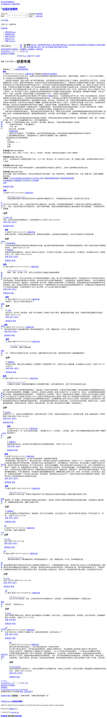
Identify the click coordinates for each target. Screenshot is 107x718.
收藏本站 (11, 2)
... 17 (11, 51)
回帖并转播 (25, 696)
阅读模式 (53, 74)
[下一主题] (35, 56)
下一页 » (4, 681)
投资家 (50, 47)
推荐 (5, 190)
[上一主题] (26, 56)
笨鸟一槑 (8, 218)
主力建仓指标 (100, 45)
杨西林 (2, 124)
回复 (4, 183)
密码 (2, 16)
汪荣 (9, 310)
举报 (11, 186)
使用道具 (6, 186)
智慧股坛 (10, 34)
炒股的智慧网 (6, 49)
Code (21, 689)
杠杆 (66, 47)
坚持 (2, 326)
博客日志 (10, 36)
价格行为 (60, 47)
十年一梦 (44, 47)
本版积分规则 (6, 696)
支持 (9, 222)
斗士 (2, 532)
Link (12, 689)
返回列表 (4, 54)
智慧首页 (10, 32)
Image (9, 689)
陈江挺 (33, 45)
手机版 (3, 701)
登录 (21, 692)
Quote (17, 689)
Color (4, 689)
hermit (9, 613)
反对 (14, 222)
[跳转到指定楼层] (21, 69)
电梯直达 (6, 69)
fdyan (3, 464)
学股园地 (23, 49)
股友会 (9, 39)
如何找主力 (64, 45)
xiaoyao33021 (16, 667)
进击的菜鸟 (11, 243)
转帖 (58, 45)
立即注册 (39, 16)
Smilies (25, 689)
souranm (8, 412)
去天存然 (72, 45)
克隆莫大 (10, 250)
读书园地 (31, 49)
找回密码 (39, 14)
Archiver (9, 701)
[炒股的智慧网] (9, 9)
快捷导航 (4, 28)
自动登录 (32, 14)
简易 (55, 47)
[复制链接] (22, 67)
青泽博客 (30, 47)
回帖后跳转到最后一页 (40, 696)
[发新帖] (11, 54)
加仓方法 (37, 47)
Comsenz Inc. (14, 712)
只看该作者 (29, 74)
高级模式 (4, 687)
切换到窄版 (15, 4)
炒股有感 (39, 49)
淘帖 (10, 41)
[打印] (19, 56)
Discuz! (11, 709)
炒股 (50, 96)
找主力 (49, 45)
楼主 (4, 71)
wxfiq (8, 539)
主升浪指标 (90, 45)
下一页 (25, 51)
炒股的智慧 (13, 131)
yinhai (3, 241)
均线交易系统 (81, 45)
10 (9, 51)
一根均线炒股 (42, 45)
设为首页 (4, 2)
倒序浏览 (46, 74)
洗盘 (54, 45)
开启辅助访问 (6, 4)
